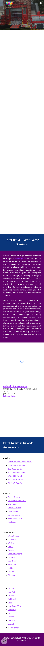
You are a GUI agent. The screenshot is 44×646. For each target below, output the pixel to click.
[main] (22, 242)
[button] (3, 3)
